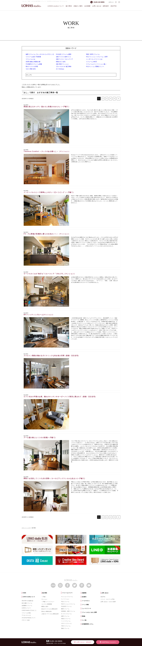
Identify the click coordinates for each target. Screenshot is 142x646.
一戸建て (43, 596)
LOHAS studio (31, 5)
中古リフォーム (65, 601)
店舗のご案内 (78, 6)
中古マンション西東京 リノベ (95, 66)
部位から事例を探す (46, 611)
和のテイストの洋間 (32, 66)
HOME (24, 593)
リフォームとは (30, 59)
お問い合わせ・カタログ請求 (108, 601)
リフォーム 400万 (91, 61)
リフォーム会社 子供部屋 (33, 56)
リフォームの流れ (26, 613)
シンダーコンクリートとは (94, 59)
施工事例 (69, 6)
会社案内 (84, 596)
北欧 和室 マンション (62, 64)
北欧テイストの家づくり (63, 56)
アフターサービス (26, 615)
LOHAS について (26, 608)
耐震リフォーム (65, 609)
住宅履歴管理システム (87, 624)
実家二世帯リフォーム (93, 54)
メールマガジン (86, 600)
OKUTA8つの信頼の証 (27, 600)
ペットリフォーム (65, 621)
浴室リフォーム (65, 616)
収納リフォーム (65, 628)
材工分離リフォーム (27, 603)
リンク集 (84, 620)
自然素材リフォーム (27, 605)
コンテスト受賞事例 (46, 604)
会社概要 (87, 6)
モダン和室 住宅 (31, 69)
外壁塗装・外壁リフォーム (68, 611)
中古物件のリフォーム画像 (34, 64)
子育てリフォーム (65, 626)
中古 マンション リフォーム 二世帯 (97, 56)
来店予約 (114, 6)
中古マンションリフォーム (68, 604)
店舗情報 (84, 593)
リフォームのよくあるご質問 (89, 612)
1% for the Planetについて (28, 617)
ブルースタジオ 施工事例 (63, 66)
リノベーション (65, 599)
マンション (44, 599)
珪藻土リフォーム (65, 618)
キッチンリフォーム (66, 613)
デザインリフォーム (66, 623)
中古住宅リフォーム (66, 606)
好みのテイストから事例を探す (49, 609)
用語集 (83, 616)
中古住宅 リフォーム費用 (63, 54)
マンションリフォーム (67, 596)
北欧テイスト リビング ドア (64, 59)
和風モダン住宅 (60, 61)
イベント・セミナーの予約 (107, 599)
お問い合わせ (104, 593)
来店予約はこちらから (108, 642)
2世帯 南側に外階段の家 (33, 61)
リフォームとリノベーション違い (96, 64)
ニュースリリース (86, 608)
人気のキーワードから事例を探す (50, 614)
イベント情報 (85, 604)
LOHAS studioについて (56, 6)
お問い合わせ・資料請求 (100, 6)
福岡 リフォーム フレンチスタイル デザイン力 (40, 54)
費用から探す (44, 606)
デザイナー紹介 (26, 620)
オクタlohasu (60, 69)
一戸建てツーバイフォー (47, 601)
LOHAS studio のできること (29, 610)
